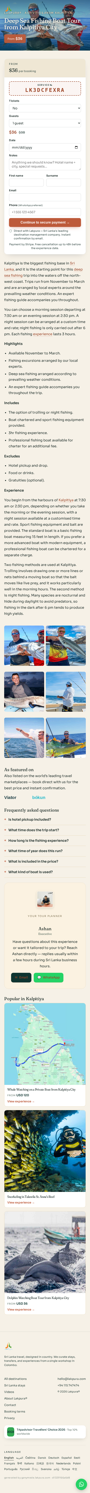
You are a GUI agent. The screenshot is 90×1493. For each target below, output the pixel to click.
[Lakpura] (8, 9)
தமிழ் (56, 1469)
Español (67, 1457)
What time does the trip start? (33, 830)
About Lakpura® (15, 1398)
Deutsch (53, 1457)
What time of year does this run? (35, 851)
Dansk (42, 1457)
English (9, 1457)
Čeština (30, 1457)
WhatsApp (48, 977)
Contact (10, 1405)
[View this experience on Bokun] (41, 797)
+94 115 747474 (68, 1385)
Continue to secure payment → (45, 222)
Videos (9, 1392)
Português (11, 1469)
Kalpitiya (66, 500)
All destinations (15, 1379)
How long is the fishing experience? (38, 840)
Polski (77, 1463)
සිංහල (35, 1469)
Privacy (9, 1418)
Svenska (46, 1469)
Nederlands (63, 1463)
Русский (25, 1469)
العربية (19, 1457)
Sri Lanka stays (14, 1385)
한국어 (50, 1463)
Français (9, 1463)
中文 (74, 1469)
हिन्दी (19, 1463)
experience (42, 334)
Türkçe (66, 1469)
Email (21, 977)
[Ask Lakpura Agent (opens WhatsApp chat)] (81, 1484)
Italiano (29, 1463)
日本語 (40, 1463)
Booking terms (14, 1411)
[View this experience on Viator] (15, 797)
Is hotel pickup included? (29, 819)
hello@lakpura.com (72, 1379)
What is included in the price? (33, 861)
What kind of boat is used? (30, 872)
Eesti (77, 1457)
